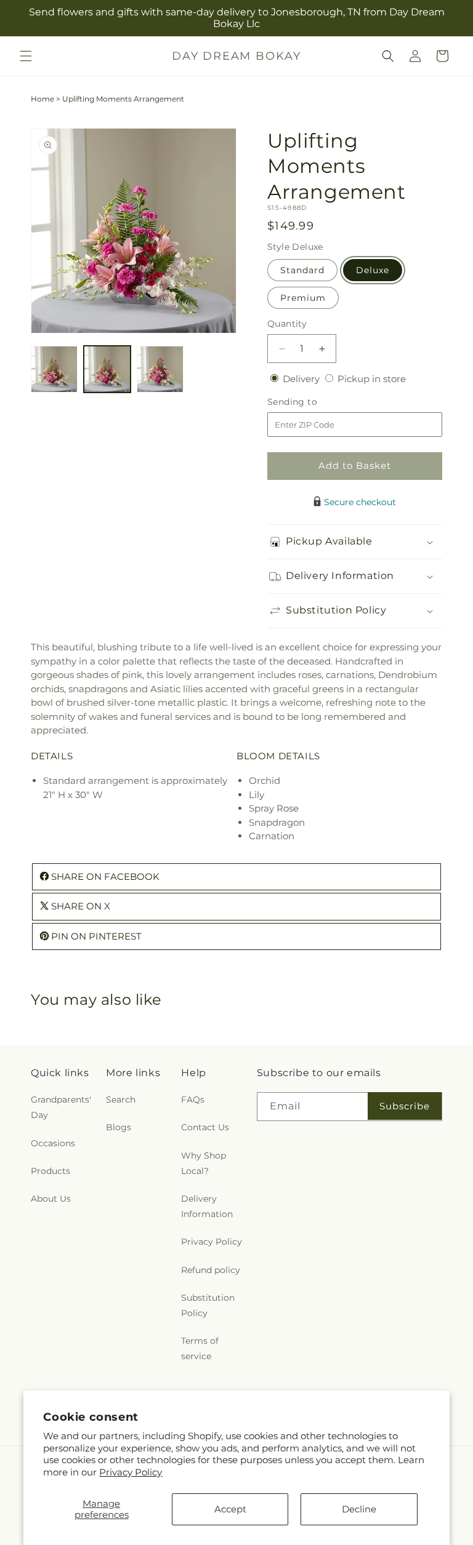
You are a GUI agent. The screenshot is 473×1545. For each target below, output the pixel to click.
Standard (302, 270)
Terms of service (200, 1348)
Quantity (287, 323)
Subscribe (404, 1106)
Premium (303, 297)
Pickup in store (372, 379)
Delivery (302, 379)
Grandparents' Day (61, 1107)
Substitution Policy (208, 1305)
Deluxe (372, 270)
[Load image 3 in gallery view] (160, 369)
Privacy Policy (130, 1472)
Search (120, 1099)
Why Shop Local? (203, 1163)
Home (42, 98)
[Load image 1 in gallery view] (54, 369)
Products (50, 1170)
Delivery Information (207, 1206)
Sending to (310, 402)
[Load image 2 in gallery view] (107, 369)
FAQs (192, 1099)
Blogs (118, 1127)
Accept (230, 1509)
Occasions (53, 1143)
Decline (359, 1509)
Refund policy (210, 1270)
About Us (51, 1198)
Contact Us (205, 1127)
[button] (25, 56)
